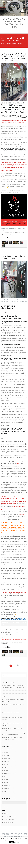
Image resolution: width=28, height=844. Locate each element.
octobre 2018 (6, 788)
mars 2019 (6, 782)
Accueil (2, 43)
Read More (16, 842)
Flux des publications (8, 816)
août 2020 (6, 767)
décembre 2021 (7, 758)
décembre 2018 (7, 785)
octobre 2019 (6, 776)
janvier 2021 (6, 764)
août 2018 (6, 791)
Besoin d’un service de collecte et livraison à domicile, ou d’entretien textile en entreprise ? (13, 717)
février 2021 (6, 761)
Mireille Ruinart (6, 716)
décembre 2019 (7, 773)
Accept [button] (11, 842)
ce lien (18, 463)
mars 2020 (6, 770)
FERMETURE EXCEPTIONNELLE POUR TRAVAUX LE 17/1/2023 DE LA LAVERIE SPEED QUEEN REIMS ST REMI (13, 57)
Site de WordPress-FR (8, 822)
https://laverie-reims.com (9, 636)
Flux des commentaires (9, 819)
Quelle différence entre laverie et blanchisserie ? (13, 257)
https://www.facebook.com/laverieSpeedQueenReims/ (13, 639)
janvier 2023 (6, 749)
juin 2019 (6, 779)
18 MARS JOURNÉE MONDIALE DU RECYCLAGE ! (14, 692)
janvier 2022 (6, 755)
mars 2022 (6, 752)
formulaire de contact (12, 625)
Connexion (6, 813)
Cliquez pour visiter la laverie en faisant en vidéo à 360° (13, 618)
